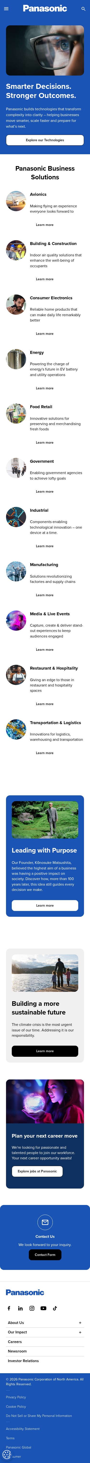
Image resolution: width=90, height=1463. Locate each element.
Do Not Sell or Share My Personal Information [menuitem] (39, 1415)
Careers (15, 1341)
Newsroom (17, 1351)
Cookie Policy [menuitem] (16, 1406)
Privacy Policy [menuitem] (16, 1397)
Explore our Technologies (45, 140)
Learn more (48, 224)
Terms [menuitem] (10, 1438)
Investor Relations (23, 1361)
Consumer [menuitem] (13, 1456)
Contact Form (48, 1254)
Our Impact (17, 1332)
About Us (16, 1322)
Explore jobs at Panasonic (37, 1171)
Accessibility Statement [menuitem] (23, 1428)
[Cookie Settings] (7, 1455)
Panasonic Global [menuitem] (18, 1447)
